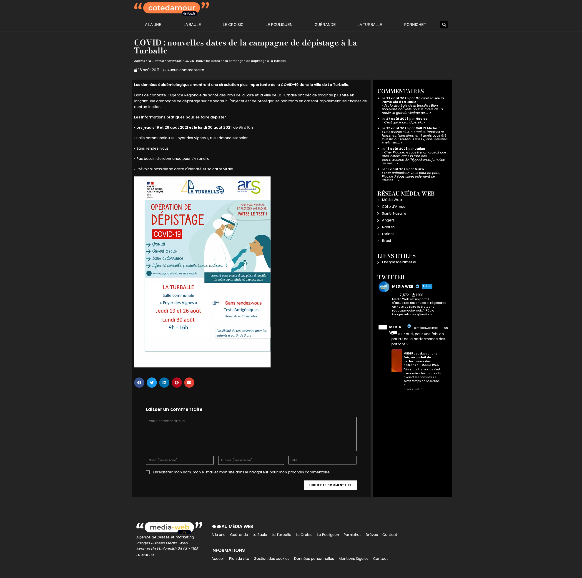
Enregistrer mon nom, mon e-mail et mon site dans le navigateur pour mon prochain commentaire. (241, 472)
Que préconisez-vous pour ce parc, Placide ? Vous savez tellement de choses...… (411, 176)
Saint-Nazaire (394, 213)
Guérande (325, 25)
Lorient (388, 233)
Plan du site (239, 558)
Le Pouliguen (279, 25)
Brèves (372, 534)
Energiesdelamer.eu (399, 262)
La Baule (192, 25)
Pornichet (415, 25)
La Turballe (370, 25)
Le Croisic (233, 25)
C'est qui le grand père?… (403, 122)
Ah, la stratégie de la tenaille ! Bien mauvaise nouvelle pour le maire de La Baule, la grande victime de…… (412, 109)
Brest (386, 240)
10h (445, 328)
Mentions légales (354, 558)
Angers (388, 220)
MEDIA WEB (395, 329)
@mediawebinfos (426, 328)
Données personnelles (314, 558)
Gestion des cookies (271, 558)
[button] (444, 24)
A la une (153, 25)
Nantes (388, 227)
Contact (389, 534)
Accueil (139, 61)
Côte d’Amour (394, 206)
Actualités (174, 61)
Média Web (392, 199)
